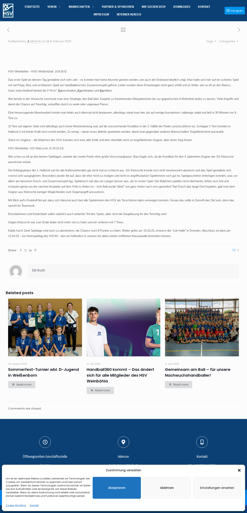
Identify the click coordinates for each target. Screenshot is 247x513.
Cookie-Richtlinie (16, 505)
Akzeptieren (116, 488)
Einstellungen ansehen (217, 488)
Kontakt (34, 505)
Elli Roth (35, 41)
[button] (239, 470)
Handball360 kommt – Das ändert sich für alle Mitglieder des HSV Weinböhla (120, 375)
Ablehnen (167, 488)
